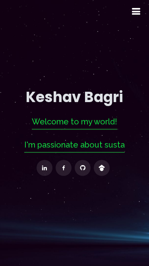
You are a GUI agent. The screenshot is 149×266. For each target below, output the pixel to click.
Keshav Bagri (74, 97)
